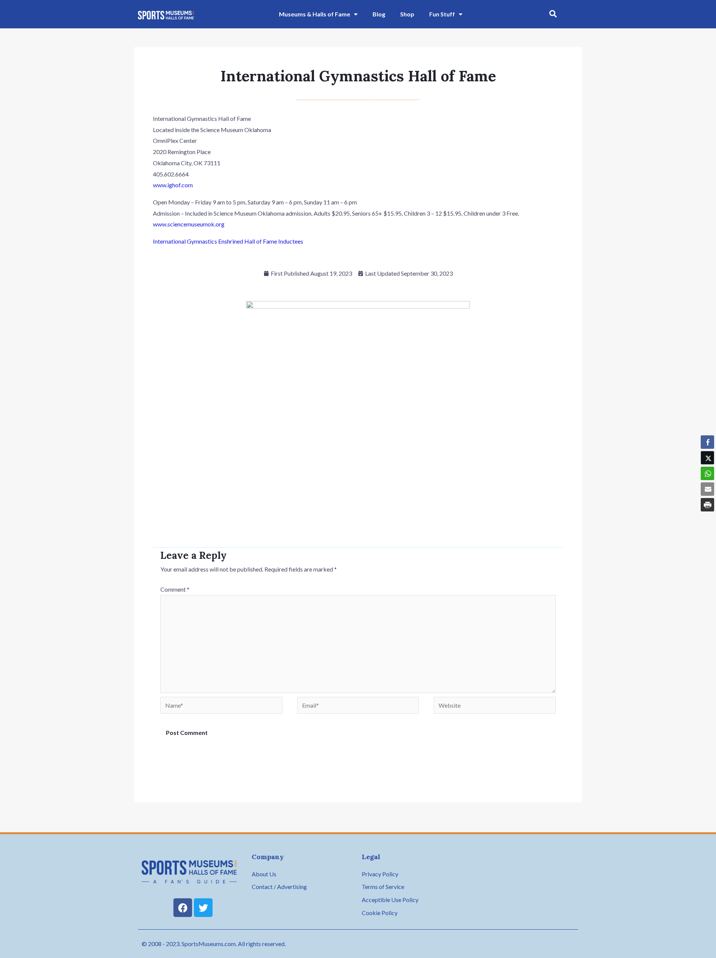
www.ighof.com (173, 184)
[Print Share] (707, 504)
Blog (379, 14)
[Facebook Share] (707, 442)
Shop (407, 14)
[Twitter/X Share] (707, 457)
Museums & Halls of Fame (314, 14)
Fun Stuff (442, 14)
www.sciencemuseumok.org (188, 224)
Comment (174, 589)
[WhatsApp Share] (707, 473)
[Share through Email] (707, 489)
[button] (553, 14)
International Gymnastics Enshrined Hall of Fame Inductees (228, 241)
